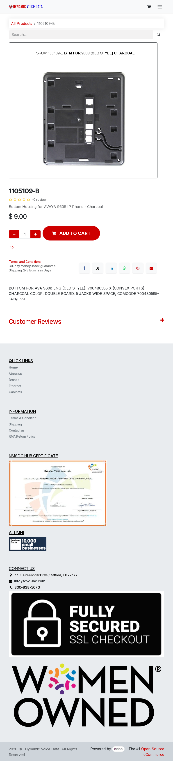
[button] (71, 233)
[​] (22, 392)
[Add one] (35, 234)
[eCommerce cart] (148, 6)
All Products (21, 23)
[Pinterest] (137, 268)
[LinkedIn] (111, 268)
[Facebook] (84, 268)
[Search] (158, 34)
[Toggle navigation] (159, 6)
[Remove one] (14, 234)
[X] (97, 268)
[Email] (151, 268)
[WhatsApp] (124, 268)
